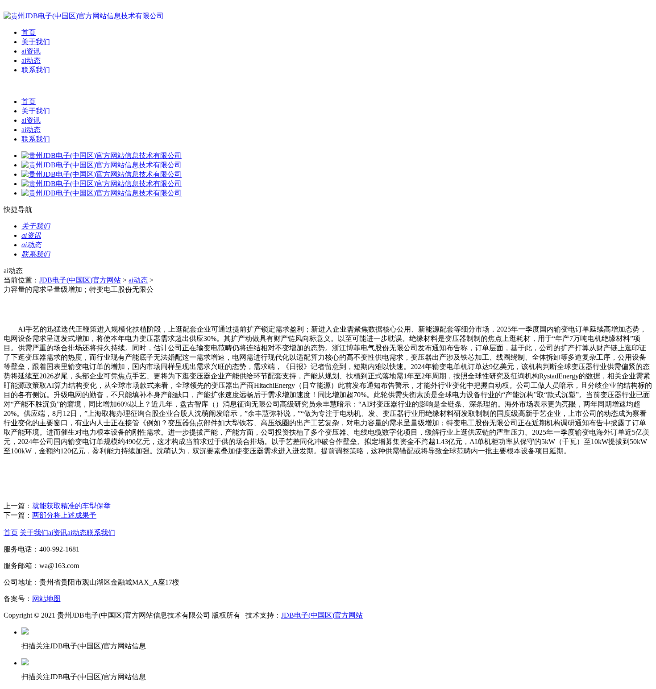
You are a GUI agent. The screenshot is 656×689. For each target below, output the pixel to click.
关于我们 (35, 42)
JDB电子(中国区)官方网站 (80, 280)
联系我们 (35, 70)
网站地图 (46, 598)
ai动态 (31, 60)
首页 (28, 32)
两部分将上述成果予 (64, 515)
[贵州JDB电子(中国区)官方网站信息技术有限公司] (84, 16)
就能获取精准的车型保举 (71, 506)
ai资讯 (31, 51)
